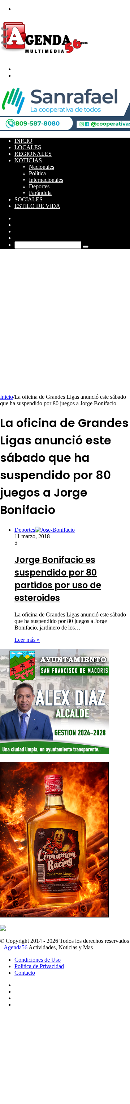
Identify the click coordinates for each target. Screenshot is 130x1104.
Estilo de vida (37, 206)
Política (37, 173)
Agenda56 (15, 947)
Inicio (23, 141)
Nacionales (41, 167)
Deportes (39, 186)
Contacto (24, 973)
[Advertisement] (65, 325)
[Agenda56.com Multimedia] (45, 57)
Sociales (28, 199)
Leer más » (27, 640)
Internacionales (46, 180)
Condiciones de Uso (37, 960)
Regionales (33, 154)
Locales (27, 147)
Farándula (40, 193)
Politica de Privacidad (39, 966)
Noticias (28, 160)
